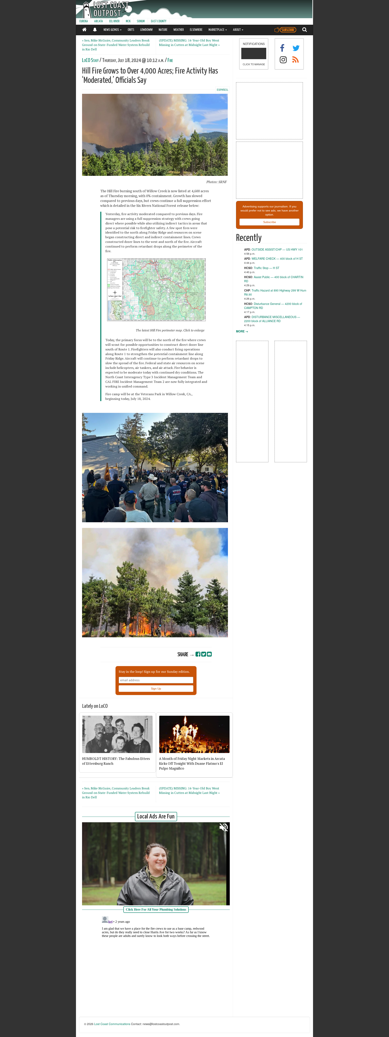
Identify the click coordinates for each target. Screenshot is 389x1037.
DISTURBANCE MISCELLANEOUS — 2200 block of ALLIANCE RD (272, 319)
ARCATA (98, 21)
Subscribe (269, 222)
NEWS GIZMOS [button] (112, 30)
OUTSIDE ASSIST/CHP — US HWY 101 (277, 249)
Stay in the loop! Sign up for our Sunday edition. (154, 671)
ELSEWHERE (196, 30)
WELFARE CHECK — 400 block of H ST (277, 258)
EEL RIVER (114, 21)
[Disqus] (156, 965)
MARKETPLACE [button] (216, 30)
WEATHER (178, 30)
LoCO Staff (90, 60)
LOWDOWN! (146, 30)
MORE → (242, 331)
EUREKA (83, 21)
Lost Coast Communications (112, 1024)
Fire (170, 60)
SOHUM (141, 21)
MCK (128, 21)
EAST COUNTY (158, 21)
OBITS (131, 30)
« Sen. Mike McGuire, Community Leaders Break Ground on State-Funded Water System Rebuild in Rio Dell (116, 44)
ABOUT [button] (237, 30)
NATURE (163, 30)
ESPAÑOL (222, 90)
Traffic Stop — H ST (266, 268)
